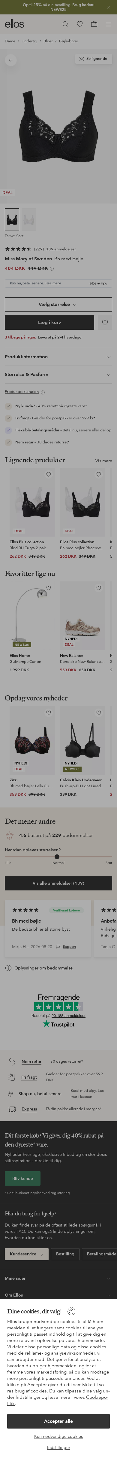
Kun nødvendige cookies (58, 1436)
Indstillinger (58, 1447)
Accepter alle (58, 1421)
